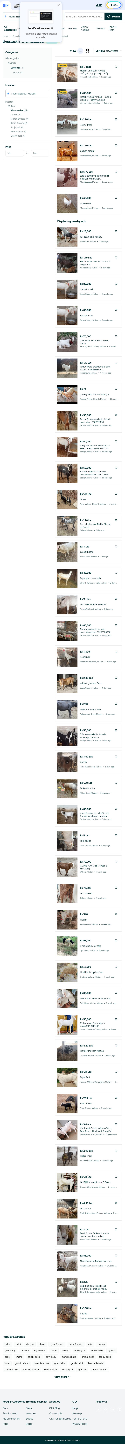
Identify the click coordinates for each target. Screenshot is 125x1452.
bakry (7, 1356)
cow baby (51, 1356)
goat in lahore (22, 1363)
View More (60, 1377)
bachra (101, 1344)
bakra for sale (75, 1344)
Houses (72, 28)
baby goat (67, 1369)
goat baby (10, 1350)
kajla (90, 1344)
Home (5, 36)
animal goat (88, 1356)
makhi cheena (42, 1363)
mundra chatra (69, 1356)
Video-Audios (85, 28)
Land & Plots (113, 28)
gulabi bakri (77, 1363)
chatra (42, 1344)
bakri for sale (11, 1369)
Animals (16, 36)
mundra (25, 1350)
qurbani (82, 1369)
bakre (53, 1350)
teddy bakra (97, 1350)
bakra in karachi (31, 1369)
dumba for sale (99, 1369)
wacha (19, 1356)
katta (7, 1363)
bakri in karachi (95, 1363)
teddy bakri (105, 1356)
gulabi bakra (34, 1356)
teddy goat (79, 1350)
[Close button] (58, 5)
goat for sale (57, 1344)
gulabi (112, 1350)
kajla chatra (39, 1350)
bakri (18, 1344)
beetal (65, 1350)
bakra (7, 1344)
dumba (30, 1344)
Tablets (101, 28)
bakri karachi (50, 1369)
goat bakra (59, 1363)
